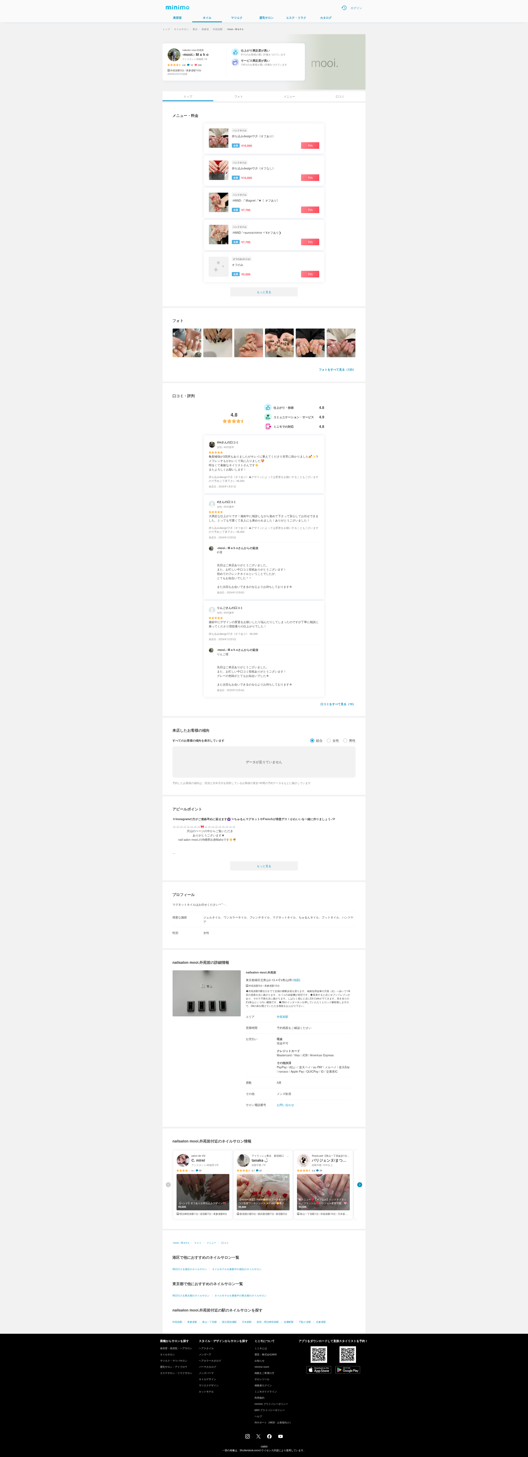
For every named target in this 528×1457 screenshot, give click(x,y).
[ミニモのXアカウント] (258, 1437)
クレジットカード (288, 1051)
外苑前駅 (218, 29)
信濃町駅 (289, 1321)
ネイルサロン (181, 29)
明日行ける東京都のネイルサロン (191, 1295)
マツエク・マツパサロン (173, 1360)
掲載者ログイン (263, 1385)
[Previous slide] (168, 1184)
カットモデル (206, 1391)
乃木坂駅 (247, 1321)
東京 (195, 29)
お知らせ (259, 1360)
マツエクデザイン (209, 1385)
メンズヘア (205, 1354)
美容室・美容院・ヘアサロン (176, 1348)
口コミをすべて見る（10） (338, 704)
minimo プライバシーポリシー (271, 1403)
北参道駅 (321, 1321)
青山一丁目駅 (209, 1321)
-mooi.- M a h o (180, 1242)
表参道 (205, 29)
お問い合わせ (285, 1105)
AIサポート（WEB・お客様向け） (273, 1422)
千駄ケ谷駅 (305, 1321)
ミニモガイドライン (266, 1391)
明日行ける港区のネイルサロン (189, 1269)
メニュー (289, 96)
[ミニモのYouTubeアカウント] (280, 1437)
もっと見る (264, 292)
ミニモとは (261, 1348)
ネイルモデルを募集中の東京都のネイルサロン (240, 1295)
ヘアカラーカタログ (210, 1360)
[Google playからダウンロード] (347, 1370)
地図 (296, 980)
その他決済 (284, 1063)
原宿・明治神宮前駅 (268, 1321)
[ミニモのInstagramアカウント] (247, 1437)
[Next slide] (359, 1184)
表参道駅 (192, 1321)
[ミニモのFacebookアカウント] (269, 1437)
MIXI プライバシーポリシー (270, 1410)
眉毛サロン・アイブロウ (173, 1366)
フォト (238, 96)
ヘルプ (258, 1416)
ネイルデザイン (207, 1379)
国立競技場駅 (229, 1321)
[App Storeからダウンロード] (318, 1370)
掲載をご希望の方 (264, 1373)
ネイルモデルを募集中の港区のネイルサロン (237, 1269)
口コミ (340, 96)
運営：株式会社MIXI (266, 1354)
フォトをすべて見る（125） (337, 369)
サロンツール (262, 1379)
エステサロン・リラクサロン (176, 1373)
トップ (166, 29)
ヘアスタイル (206, 1348)
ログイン (356, 8)
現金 (280, 1039)
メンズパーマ (206, 1373)
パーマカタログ (207, 1366)
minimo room (262, 1366)
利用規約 (259, 1397)
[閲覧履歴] (344, 8)
